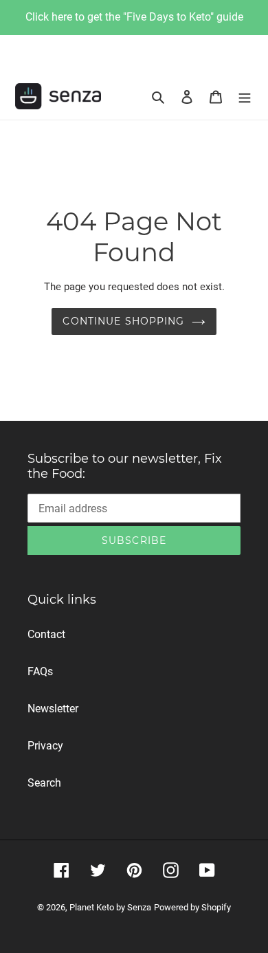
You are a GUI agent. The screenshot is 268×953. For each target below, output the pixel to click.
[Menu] (244, 96)
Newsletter (52, 708)
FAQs (40, 671)
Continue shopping (123, 321)
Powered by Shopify (192, 907)
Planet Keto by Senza (110, 907)
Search (44, 782)
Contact (46, 634)
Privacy (45, 745)
